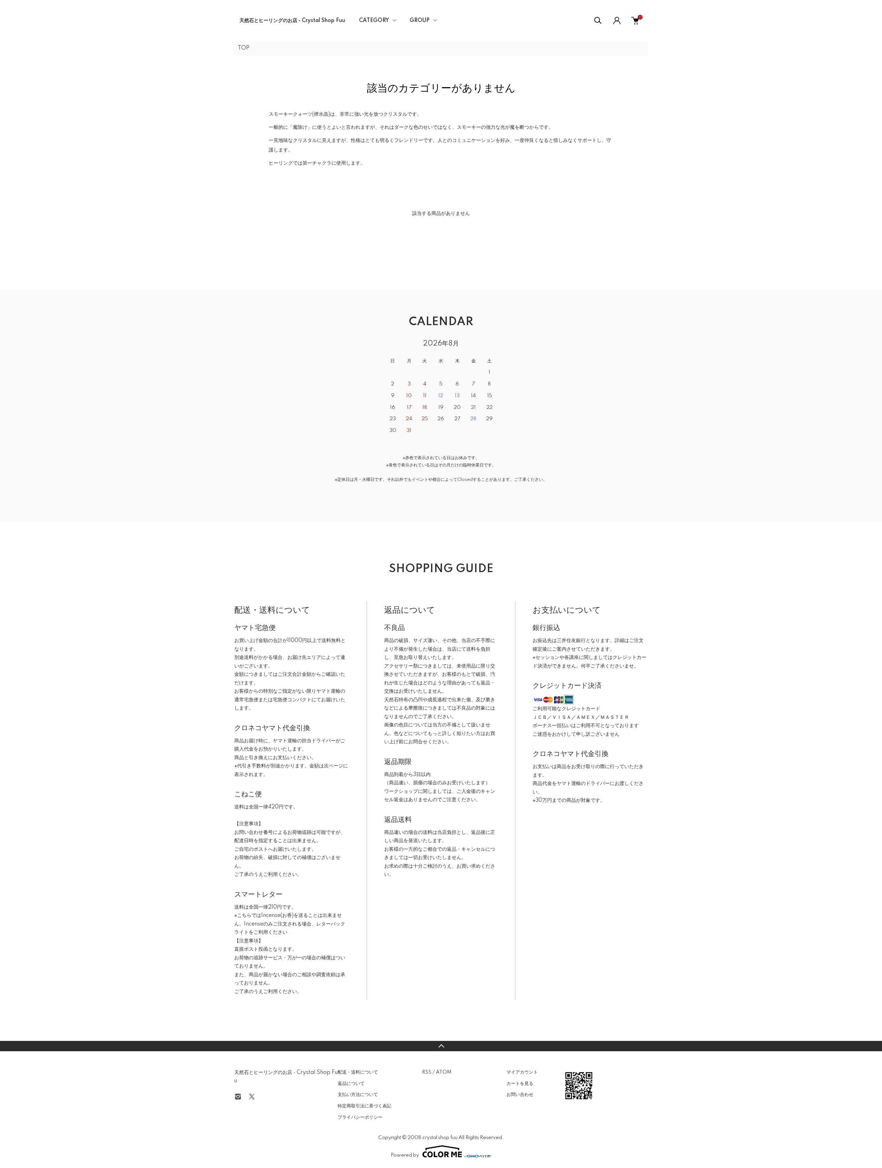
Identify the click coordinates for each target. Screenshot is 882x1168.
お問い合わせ (519, 1094)
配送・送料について (358, 1072)
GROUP (420, 20)
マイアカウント (522, 1072)
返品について (351, 1083)
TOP (243, 48)
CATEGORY (374, 20)
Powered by (405, 1155)
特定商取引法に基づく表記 (364, 1106)
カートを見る (519, 1083)
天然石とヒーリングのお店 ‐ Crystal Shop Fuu (292, 20)
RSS (426, 1072)
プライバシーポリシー (360, 1117)
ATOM (443, 1072)
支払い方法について (358, 1094)
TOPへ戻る (441, 1046)
